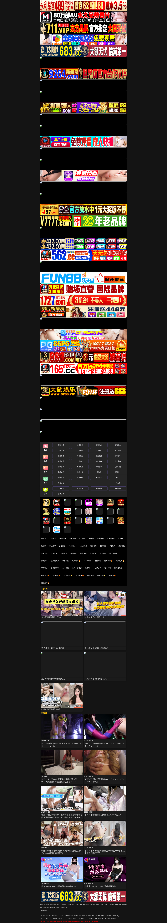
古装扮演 (61, 467)
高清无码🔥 (101, 575)
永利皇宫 (65, 561)
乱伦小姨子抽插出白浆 (51, 709)
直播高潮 (93, 546)
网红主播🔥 (45, 583)
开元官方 (44, 568)
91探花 (80, 461)
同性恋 (118, 483)
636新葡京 (87, 561)
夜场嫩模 (93, 553)
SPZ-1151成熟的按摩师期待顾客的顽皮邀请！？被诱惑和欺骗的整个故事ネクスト (59, 780)
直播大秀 (107, 568)
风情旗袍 (61, 472)
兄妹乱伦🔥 (68, 575)
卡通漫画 (61, 478)
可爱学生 (99, 467)
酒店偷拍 (121, 546)
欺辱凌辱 (61, 461)
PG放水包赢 (83, 546)
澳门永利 (82, 538)
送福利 (120, 538)
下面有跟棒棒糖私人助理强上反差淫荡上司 (103, 815)
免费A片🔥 (57, 575)
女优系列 (80, 467)
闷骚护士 (118, 472)
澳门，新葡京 (77, 568)
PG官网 (53, 538)
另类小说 (61, 494)
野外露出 (118, 461)
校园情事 (80, 488)
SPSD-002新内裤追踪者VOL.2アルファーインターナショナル (104, 744)
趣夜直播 (83, 553)
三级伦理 (61, 450)
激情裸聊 (98, 561)
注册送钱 (100, 538)
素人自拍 (118, 450)
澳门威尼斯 (118, 568)
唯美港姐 (99, 456)
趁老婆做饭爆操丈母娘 (51, 617)
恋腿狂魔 (118, 467)
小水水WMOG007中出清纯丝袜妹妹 (100, 886)
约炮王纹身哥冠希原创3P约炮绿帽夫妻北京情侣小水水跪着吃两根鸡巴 (61, 851)
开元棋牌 (63, 538)
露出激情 (80, 478)
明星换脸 (80, 472)
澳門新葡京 (55, 561)
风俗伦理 (118, 488)
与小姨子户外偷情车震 (94, 617)
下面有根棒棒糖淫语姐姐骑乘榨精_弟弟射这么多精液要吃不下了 (105, 851)
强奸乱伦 (80, 445)
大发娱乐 (44, 561)
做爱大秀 (98, 568)
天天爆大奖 (55, 568)
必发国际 (103, 553)
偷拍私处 (73, 553)
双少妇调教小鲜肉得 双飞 (96, 678)
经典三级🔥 (45, 575)
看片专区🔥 (80, 575)
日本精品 (80, 450)
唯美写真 (99, 478)
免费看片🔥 (76, 561)
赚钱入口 (90, 575)
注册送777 (111, 538)
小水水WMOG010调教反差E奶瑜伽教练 (58, 886)
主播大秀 (44, 553)
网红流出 (99, 461)
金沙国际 (65, 568)
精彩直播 (103, 546)
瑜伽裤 (99, 472)
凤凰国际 (72, 546)
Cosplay (99, 450)
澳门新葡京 (113, 553)
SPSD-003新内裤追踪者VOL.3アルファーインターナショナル (61, 744)
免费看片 (88, 568)
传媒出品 (61, 483)
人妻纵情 (99, 488)
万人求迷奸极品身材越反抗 (53, 678)
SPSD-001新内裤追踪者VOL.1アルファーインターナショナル (104, 780)
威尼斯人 (44, 538)
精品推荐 (61, 445)
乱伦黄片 (64, 553)
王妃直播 (54, 553)
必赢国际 (62, 546)
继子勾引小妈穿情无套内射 (53, 648)
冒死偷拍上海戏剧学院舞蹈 (96, 648)
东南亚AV (118, 456)
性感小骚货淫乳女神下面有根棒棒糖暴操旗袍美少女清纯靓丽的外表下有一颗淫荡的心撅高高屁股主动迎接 (61, 817)
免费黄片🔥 (108, 561)
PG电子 (91, 538)
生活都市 (61, 488)
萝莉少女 (118, 445)
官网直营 (72, 538)
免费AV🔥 (112, 575)
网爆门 (118, 478)
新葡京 (43, 546)
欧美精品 (99, 445)
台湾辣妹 (61, 456)
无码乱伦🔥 (120, 561)
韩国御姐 (80, 456)
